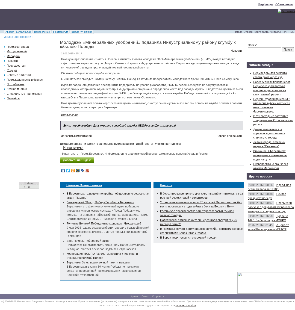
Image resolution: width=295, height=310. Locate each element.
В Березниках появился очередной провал (188, 237)
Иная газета (69, 115)
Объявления (284, 4)
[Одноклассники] (73, 171)
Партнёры (13, 98)
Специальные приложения (24, 93)
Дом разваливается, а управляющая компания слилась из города (269, 133)
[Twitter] (68, 171)
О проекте (158, 296)
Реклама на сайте (186, 305)
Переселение (42, 31)
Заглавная (11, 36)
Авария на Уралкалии (18, 31)
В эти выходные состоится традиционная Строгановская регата (273, 120)
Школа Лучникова (81, 31)
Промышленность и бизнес (25, 79)
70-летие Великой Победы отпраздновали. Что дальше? (104, 223)
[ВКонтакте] (63, 171)
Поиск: (252, 45)
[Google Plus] (87, 171)
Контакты (275, 31)
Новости (25, 36)
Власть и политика (19, 75)
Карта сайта (261, 31)
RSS (291, 31)
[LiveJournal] (82, 171)
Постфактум (60, 31)
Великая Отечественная (84, 185)
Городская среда (18, 46)
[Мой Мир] (77, 171)
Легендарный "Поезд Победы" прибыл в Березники (100, 202)
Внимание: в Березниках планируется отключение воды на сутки (270, 155)
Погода (238, 31)
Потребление (15, 84)
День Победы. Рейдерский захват (89, 240)
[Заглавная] (286, 11)
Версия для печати (229, 136)
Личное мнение (17, 89)
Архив (134, 296)
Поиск (145, 296)
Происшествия (16, 65)
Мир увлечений (17, 51)
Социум (12, 70)
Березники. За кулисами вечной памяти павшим (98, 262)
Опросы (248, 31)
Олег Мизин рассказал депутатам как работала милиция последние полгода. (271, 207)
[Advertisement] (84, 19)
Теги (284, 31)
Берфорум (265, 4)
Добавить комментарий (76, 136)
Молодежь (13, 56)
